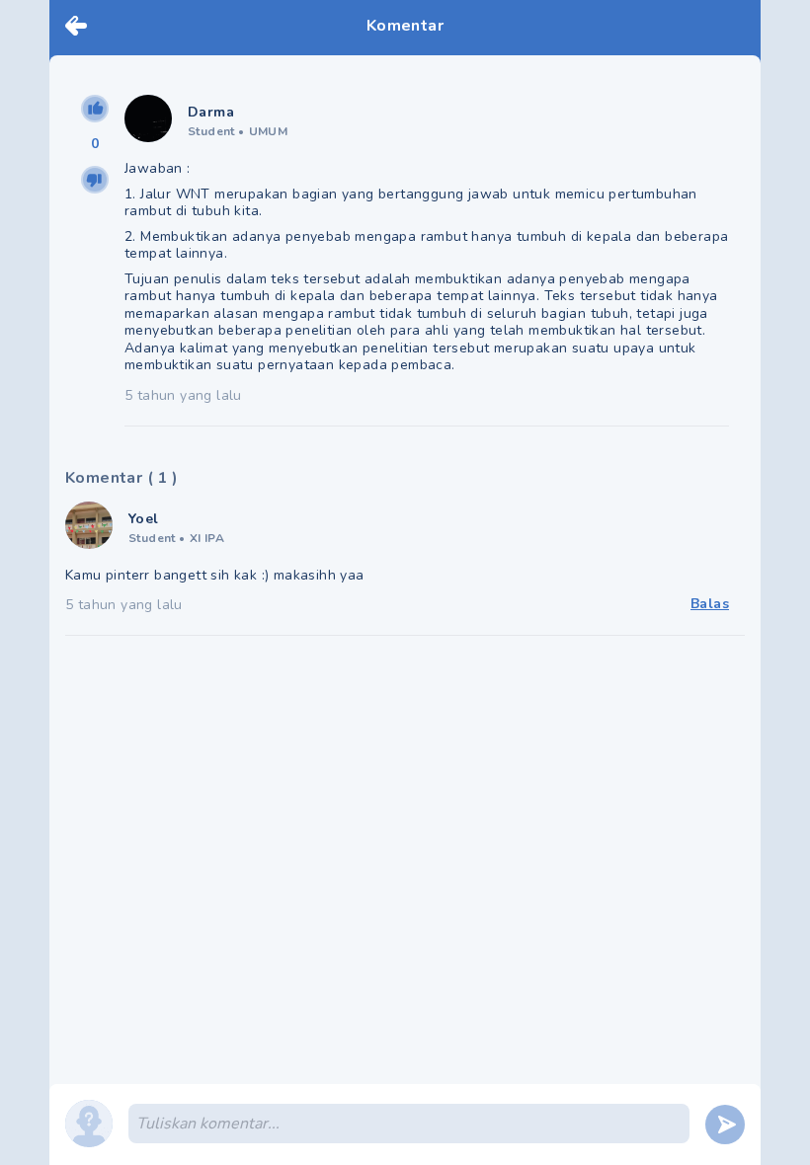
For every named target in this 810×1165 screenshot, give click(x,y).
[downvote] (95, 180)
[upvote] (95, 108)
